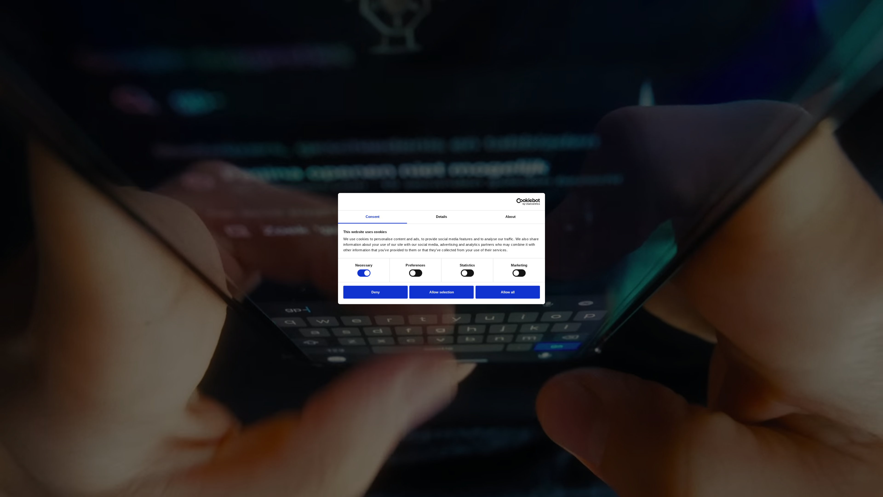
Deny (375, 292)
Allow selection (441, 292)
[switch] (415, 273)
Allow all (508, 292)
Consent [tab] (372, 217)
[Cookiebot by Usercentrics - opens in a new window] (520, 201)
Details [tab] (441, 217)
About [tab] (510, 217)
